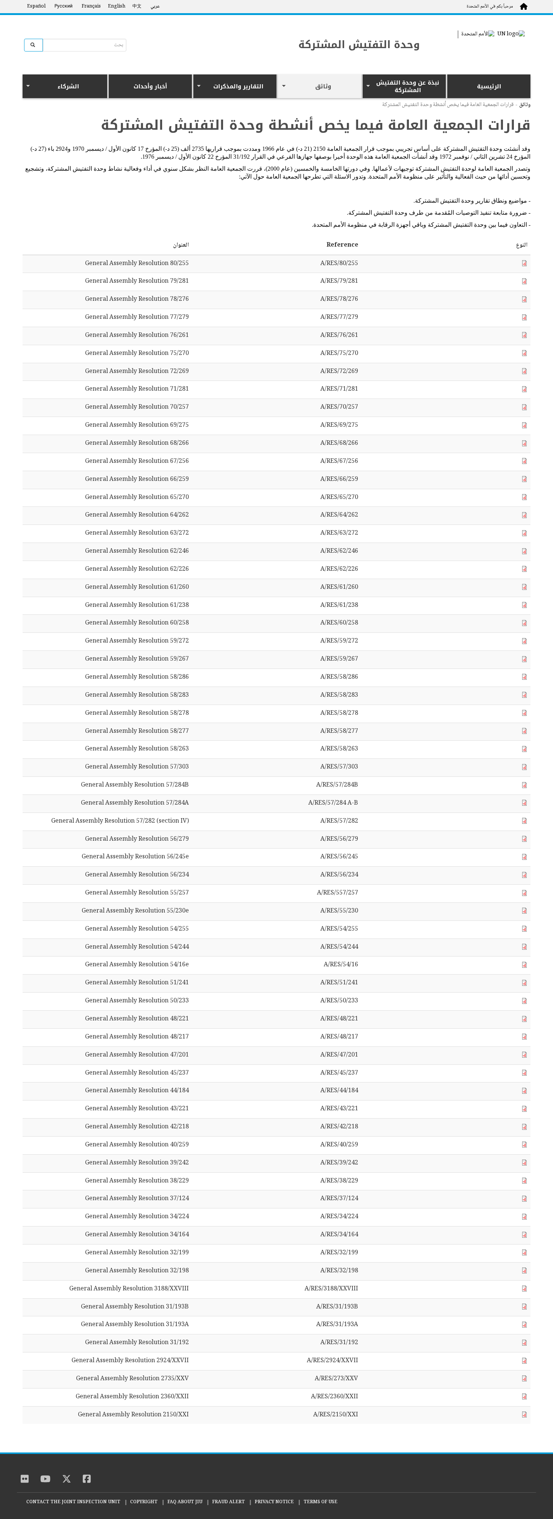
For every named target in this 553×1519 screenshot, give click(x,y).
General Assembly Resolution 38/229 (137, 1181)
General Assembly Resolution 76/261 (137, 336)
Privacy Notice (274, 1502)
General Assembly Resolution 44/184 (137, 1091)
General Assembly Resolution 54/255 (137, 929)
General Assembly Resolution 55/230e (135, 911)
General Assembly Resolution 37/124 (137, 1199)
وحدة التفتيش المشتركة (359, 45)
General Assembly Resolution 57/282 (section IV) (120, 821)
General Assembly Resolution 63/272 (137, 533)
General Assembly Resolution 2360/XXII (132, 1397)
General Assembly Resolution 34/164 (137, 1235)
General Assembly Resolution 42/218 (137, 1127)
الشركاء (82, 87)
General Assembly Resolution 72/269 (137, 372)
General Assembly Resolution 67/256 (137, 462)
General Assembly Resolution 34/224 (137, 1217)
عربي (155, 7)
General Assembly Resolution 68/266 (137, 444)
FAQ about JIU (184, 1502)
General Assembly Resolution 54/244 (137, 947)
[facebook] (87, 1480)
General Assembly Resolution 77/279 (137, 318)
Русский (64, 7)
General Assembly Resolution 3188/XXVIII (129, 1289)
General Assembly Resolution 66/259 (137, 480)
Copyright (144, 1502)
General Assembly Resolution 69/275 (137, 425)
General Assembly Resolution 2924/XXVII (130, 1361)
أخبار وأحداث (150, 86)
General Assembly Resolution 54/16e (137, 965)
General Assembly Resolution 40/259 (137, 1145)
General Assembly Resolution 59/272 (137, 641)
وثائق (338, 87)
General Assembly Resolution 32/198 (137, 1271)
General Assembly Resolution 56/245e (135, 857)
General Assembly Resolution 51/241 (137, 983)
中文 (136, 7)
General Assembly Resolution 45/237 (137, 1073)
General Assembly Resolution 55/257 (137, 893)
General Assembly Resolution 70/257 (137, 407)
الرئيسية (489, 86)
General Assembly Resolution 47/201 (137, 1055)
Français (91, 7)
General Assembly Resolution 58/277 (137, 732)
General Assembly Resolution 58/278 (137, 713)
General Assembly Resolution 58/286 (137, 677)
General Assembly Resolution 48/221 (137, 1019)
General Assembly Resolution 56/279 (137, 839)
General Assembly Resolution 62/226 (137, 569)
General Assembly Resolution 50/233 (137, 1001)
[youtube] (45, 1480)
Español (36, 7)
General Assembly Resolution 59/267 (137, 659)
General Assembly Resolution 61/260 (137, 588)
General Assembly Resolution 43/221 (137, 1109)
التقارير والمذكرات (244, 87)
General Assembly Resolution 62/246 (137, 551)
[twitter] (66, 1480)
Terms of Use (320, 1502)
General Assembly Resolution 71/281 (137, 389)
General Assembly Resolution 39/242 (137, 1163)
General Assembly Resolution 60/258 (137, 623)
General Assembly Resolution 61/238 (137, 606)
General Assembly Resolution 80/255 (137, 264)
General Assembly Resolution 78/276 (137, 300)
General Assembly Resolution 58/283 (137, 695)
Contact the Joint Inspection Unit (73, 1502)
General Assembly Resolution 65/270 (137, 498)
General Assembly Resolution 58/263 (137, 749)
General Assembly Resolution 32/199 (137, 1253)
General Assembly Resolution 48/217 (137, 1037)
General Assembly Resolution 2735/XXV (132, 1379)
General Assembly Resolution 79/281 (137, 281)
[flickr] (25, 1480)
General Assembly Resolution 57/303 (137, 767)
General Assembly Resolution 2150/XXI (133, 1415)
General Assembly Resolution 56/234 (137, 875)
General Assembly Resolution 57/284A (135, 803)
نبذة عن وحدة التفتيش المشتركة (411, 86)
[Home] (498, 1476)
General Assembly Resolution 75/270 (137, 354)
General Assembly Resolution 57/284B (135, 785)
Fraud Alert (228, 1502)
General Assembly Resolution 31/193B (135, 1307)
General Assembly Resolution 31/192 (137, 1343)
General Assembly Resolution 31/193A (135, 1325)
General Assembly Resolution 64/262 (137, 515)
